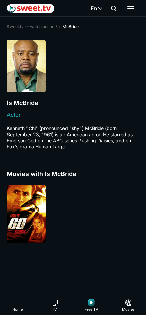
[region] (73, 214)
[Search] (113, 8)
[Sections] (130, 8)
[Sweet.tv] (30, 8)
